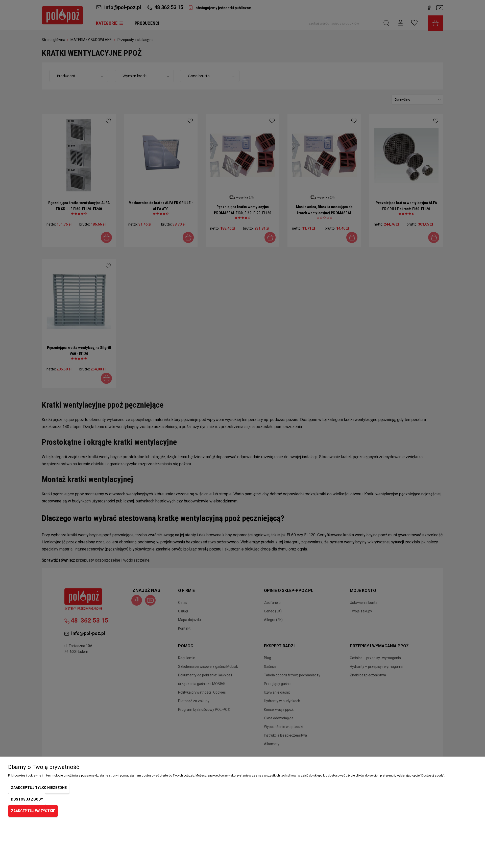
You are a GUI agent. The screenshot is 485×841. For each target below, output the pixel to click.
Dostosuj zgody (27, 799)
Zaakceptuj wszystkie (33, 811)
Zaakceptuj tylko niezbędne (39, 788)
